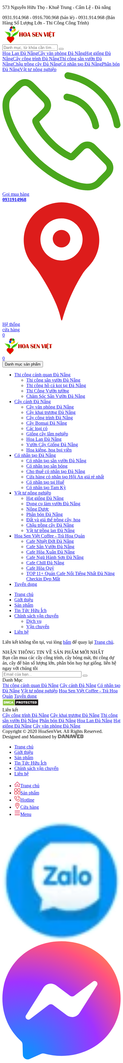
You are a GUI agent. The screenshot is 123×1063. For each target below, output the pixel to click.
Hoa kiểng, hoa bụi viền (49, 449)
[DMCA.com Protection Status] (20, 704)
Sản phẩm (29, 792)
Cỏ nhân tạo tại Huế (45, 482)
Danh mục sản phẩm (23, 364)
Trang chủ (103, 642)
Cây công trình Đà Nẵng (36, 58)
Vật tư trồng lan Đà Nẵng (50, 530)
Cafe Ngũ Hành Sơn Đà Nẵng (55, 557)
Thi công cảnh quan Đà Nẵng (30, 685)
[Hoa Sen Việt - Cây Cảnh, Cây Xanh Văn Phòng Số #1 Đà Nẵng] (29, 41)
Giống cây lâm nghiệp (47, 433)
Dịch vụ (33, 621)
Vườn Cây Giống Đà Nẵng (52, 444)
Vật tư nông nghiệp (38, 69)
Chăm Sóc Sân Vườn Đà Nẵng (55, 396)
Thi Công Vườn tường (47, 390)
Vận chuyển (37, 626)
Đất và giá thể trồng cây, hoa (53, 519)
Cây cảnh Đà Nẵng (78, 685)
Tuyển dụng (25, 696)
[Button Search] (61, 49)
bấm (67, 642)
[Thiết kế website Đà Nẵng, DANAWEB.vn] (71, 736)
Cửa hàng (29, 807)
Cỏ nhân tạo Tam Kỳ (46, 487)
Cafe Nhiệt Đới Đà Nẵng (50, 541)
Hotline (27, 799)
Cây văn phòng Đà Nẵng (61, 53)
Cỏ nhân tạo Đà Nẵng (81, 64)
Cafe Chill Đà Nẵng (45, 562)
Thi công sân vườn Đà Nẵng (53, 380)
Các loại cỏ (36, 428)
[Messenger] (61, 1057)
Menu (25, 814)
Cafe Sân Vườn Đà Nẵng (50, 546)
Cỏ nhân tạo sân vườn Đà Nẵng (56, 460)
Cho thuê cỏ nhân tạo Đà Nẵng (55, 471)
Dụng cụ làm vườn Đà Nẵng (53, 503)
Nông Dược (37, 509)
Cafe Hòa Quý (40, 568)
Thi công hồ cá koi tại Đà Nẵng (56, 385)
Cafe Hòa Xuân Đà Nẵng (50, 551)
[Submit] (85, 676)
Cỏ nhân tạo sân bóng (46, 466)
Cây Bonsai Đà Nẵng (46, 423)
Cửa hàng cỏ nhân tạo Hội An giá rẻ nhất (65, 476)
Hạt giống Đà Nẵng (45, 498)
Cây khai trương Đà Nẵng (51, 412)
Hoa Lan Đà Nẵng (20, 53)
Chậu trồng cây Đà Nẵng (36, 64)
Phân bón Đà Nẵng (44, 514)
